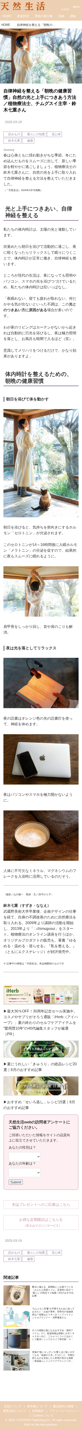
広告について (13, 1406)
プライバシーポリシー (64, 1411)
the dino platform (46, 1424)
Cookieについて (43, 1415)
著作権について (37, 1406)
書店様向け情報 (63, 1406)
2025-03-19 (13, 122)
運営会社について (15, 1411)
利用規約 (38, 1411)
